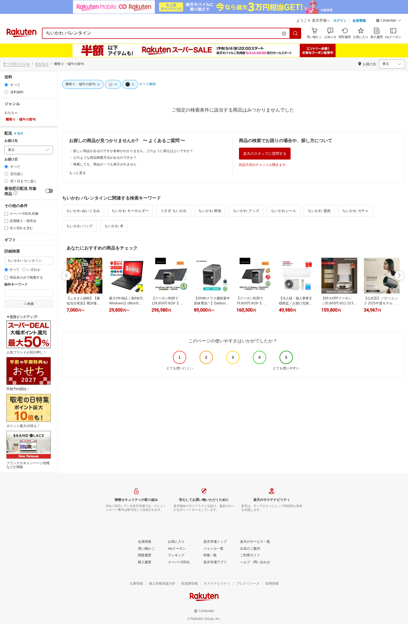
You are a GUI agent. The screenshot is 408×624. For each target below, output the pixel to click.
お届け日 (11, 159)
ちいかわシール (283, 211)
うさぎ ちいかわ (173, 211)
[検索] (295, 33)
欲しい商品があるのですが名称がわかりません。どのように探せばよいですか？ (133, 151)
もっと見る (77, 173)
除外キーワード (16, 284)
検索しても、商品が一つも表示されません (105, 164)
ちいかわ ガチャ (355, 211)
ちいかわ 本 (114, 226)
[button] (388, 21)
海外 (20, 133)
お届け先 (11, 141)
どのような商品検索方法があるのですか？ (105, 158)
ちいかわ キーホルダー (130, 211)
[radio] (6, 85)
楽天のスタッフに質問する (264, 153)
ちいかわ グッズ (246, 211)
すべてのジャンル (16, 64)
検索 (30, 304)
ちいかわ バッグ (79, 226)
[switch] (49, 191)
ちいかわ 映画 (209, 211)
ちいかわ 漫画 (319, 211)
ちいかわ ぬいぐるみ (83, 211)
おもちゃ (42, 64)
